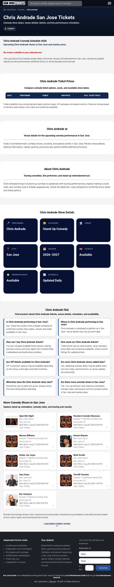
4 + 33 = (81, 568)
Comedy (21, 10)
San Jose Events (9, 10)
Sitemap (52, 581)
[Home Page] (14, 3)
